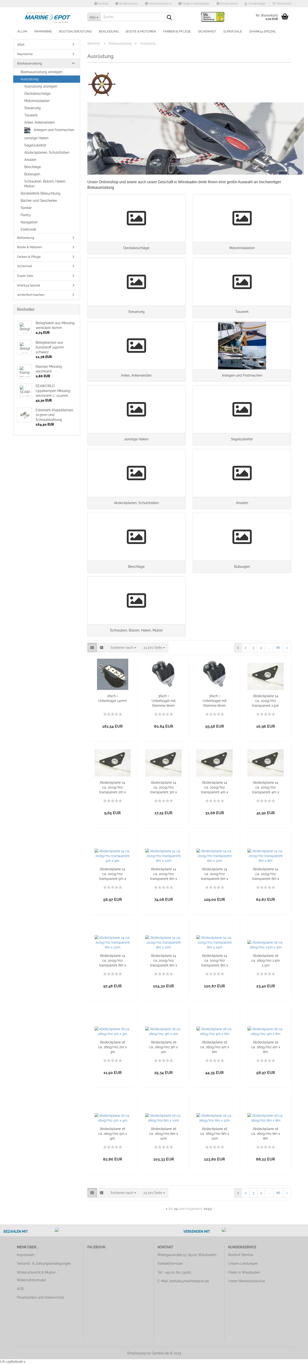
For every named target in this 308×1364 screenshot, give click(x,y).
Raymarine (43, 31)
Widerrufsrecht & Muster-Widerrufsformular (37, 1276)
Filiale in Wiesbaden (195, 3)
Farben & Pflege (177, 31)
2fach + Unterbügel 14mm (112, 698)
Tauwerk (31, 115)
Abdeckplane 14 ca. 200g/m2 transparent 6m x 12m (214, 874)
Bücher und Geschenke (39, 200)
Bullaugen (32, 174)
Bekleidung (109, 31)
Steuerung (32, 108)
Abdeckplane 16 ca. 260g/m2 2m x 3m (112, 1047)
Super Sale (232, 31)
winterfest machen (31, 295)
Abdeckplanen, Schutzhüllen (46, 152)
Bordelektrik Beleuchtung (40, 193)
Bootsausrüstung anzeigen (41, 72)
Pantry (26, 215)
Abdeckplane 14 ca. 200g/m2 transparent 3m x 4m (163, 788)
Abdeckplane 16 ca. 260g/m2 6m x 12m (214, 1133)
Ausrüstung (29, 79)
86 (278, 648)
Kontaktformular (170, 1263)
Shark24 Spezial (262, 31)
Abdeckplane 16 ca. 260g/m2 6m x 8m (265, 1133)
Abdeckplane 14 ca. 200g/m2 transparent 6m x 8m (265, 874)
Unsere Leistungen (243, 1263)
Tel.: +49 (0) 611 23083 (174, 1272)
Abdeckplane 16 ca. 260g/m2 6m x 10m (163, 1133)
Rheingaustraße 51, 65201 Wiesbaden (187, 1255)
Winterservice (128, 3)
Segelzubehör (35, 145)
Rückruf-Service (240, 1255)
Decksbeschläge (37, 93)
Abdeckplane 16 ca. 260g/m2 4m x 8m (265, 1047)
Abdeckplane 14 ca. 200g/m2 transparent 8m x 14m (214, 961)
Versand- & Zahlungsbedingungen (44, 1263)
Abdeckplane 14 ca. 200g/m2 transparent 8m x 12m (163, 961)
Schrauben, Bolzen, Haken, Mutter (45, 183)
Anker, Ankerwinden (39, 122)
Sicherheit (207, 31)
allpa (22, 31)
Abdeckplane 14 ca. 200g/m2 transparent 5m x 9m (112, 874)
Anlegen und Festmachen (53, 130)
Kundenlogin (256, 3)
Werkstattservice (159, 3)
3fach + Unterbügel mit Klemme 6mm (164, 700)
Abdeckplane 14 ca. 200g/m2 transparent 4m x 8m (265, 788)
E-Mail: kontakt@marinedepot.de (183, 1281)
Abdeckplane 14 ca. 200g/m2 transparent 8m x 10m (112, 961)
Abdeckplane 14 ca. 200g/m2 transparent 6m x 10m (163, 874)
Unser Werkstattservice (246, 1281)
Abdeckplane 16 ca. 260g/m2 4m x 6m (214, 1047)
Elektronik (28, 229)
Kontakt (102, 3)
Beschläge (32, 167)
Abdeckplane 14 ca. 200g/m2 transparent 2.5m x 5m (265, 701)
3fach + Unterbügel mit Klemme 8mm (215, 700)
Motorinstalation (37, 101)
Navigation (29, 222)
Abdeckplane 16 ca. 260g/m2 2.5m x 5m (265, 960)
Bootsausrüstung (75, 31)
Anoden (30, 160)
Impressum (25, 1255)
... (269, 648)
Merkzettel (283, 3)
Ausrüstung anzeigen (40, 86)
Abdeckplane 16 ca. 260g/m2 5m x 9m (112, 1133)
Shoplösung (136, 1353)
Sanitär (26, 208)
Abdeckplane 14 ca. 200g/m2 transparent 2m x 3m (112, 788)
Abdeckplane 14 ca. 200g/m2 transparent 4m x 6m (214, 788)
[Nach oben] (295, 1357)
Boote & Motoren (141, 31)
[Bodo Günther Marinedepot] (48, 16)
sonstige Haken (36, 138)
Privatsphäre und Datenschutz (40, 1297)
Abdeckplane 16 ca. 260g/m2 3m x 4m (163, 1047)
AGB (20, 1289)
